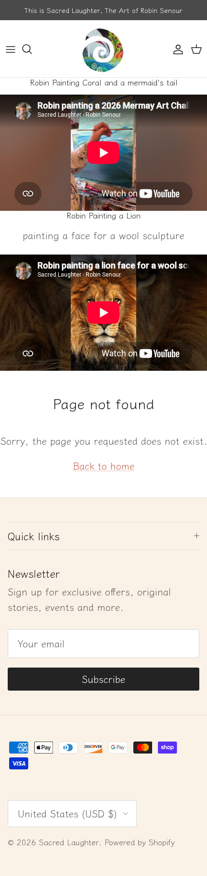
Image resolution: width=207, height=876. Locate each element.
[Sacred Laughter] (103, 49)
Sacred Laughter (69, 842)
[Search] (31, 49)
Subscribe (103, 679)
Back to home (103, 466)
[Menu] (10, 49)
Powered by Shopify (139, 842)
